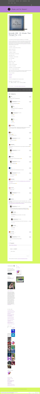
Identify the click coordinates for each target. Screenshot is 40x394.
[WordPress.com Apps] (13, 335)
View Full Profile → (9, 304)
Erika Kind (12, 156)
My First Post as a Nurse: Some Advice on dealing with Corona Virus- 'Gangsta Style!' (11, 315)
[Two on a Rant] (13, 355)
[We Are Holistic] (9, 359)
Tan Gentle (10, 77)
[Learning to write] (9, 335)
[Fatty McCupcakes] (13, 363)
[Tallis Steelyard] (9, 351)
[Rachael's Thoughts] (13, 328)
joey (11, 132)
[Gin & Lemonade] (9, 347)
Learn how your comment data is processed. (22, 258)
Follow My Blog (9, 273)
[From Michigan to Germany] (9, 367)
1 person (14, 116)
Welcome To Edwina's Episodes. (11, 319)
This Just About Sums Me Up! (11, 310)
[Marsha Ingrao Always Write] (9, 329)
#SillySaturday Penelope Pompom (11, 384)
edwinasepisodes (14, 101)
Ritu (18, 39)
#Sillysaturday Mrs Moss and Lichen (11, 311)
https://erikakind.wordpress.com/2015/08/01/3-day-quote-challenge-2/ (16, 203)
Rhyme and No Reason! (19, 9)
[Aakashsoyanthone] (13, 343)
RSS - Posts (17, 266)
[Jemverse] (9, 339)
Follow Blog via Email (10, 268)
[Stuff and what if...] (9, 343)
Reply (30, 125)
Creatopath (12, 231)
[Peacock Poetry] (13, 347)
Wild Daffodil (10, 74)
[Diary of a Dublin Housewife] (13, 351)
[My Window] (13, 331)
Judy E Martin (14, 36)
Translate (12, 278)
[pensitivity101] (9, 363)
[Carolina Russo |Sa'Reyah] (9, 355)
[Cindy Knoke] (13, 359)
